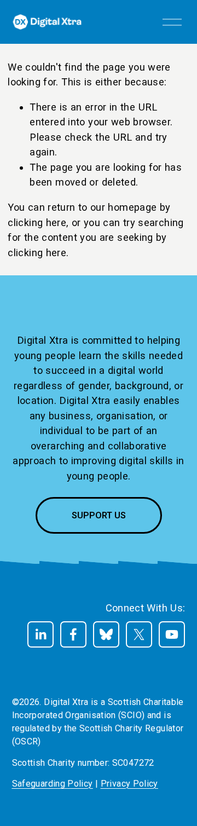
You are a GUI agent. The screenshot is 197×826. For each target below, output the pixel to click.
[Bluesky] (106, 634)
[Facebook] (73, 634)
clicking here (37, 222)
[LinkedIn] (40, 634)
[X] (139, 634)
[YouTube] (172, 634)
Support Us (99, 515)
